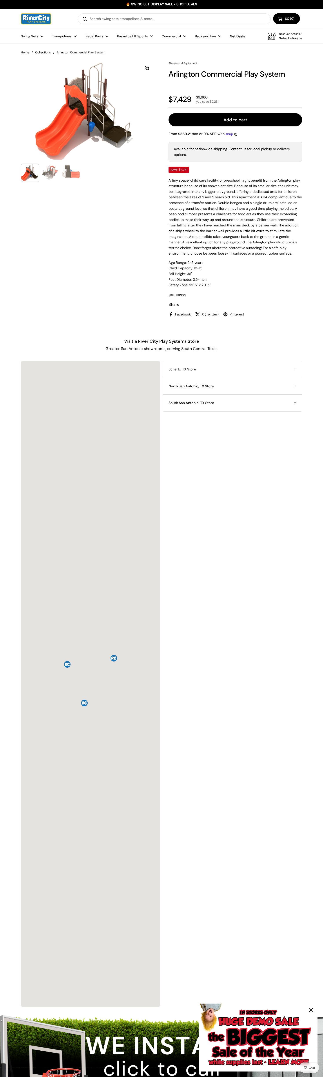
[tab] (232, 369)
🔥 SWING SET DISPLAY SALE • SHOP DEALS (161, 4)
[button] (286, 18)
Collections (43, 52)
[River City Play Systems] (36, 18)
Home (25, 52)
